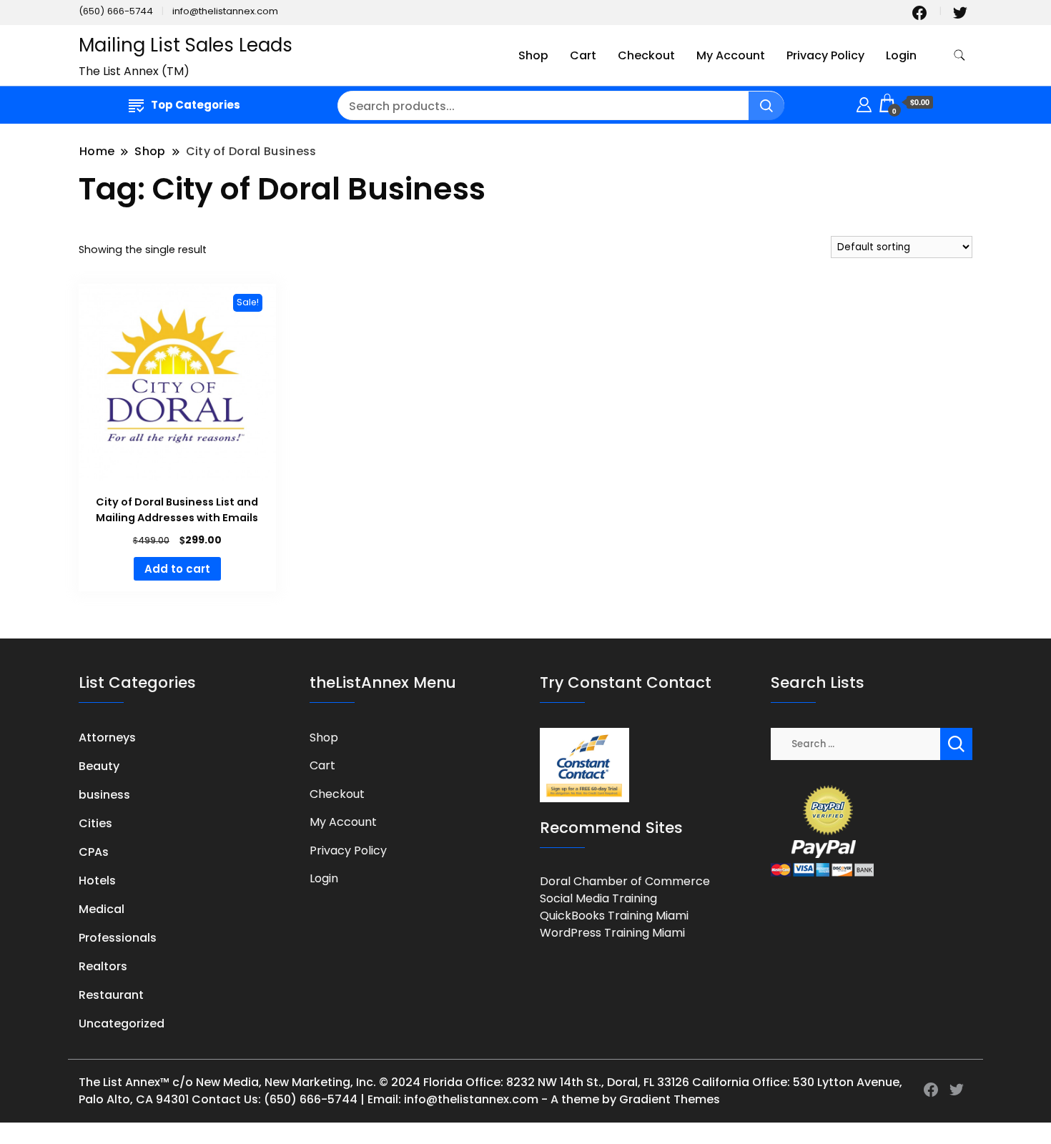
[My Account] (864, 103)
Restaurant (111, 995)
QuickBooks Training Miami (614, 915)
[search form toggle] (959, 55)
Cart (583, 55)
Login (901, 55)
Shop (533, 55)
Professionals (118, 938)
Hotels (97, 880)
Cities (95, 823)
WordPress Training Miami (612, 932)
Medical (101, 909)
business (104, 794)
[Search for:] (856, 743)
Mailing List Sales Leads (185, 45)
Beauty (99, 766)
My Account (730, 55)
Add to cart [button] (177, 568)
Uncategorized (121, 1023)
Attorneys (107, 737)
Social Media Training (598, 898)
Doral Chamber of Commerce (625, 881)
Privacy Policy (825, 55)
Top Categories (195, 104)
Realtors (103, 966)
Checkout (646, 55)
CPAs (94, 852)
